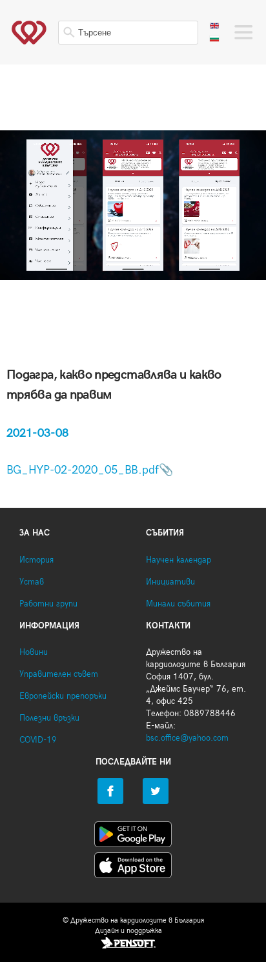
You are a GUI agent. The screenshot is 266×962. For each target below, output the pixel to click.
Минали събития (178, 604)
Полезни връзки (49, 718)
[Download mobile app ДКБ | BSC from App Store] (133, 867)
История (36, 560)
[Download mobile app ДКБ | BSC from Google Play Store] (133, 836)
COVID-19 (38, 740)
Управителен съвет (58, 674)
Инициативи (170, 582)
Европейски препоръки (63, 696)
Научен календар (178, 560)
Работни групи (48, 604)
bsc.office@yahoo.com (187, 738)
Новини (33, 652)
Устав (31, 582)
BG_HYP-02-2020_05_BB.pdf (82, 470)
